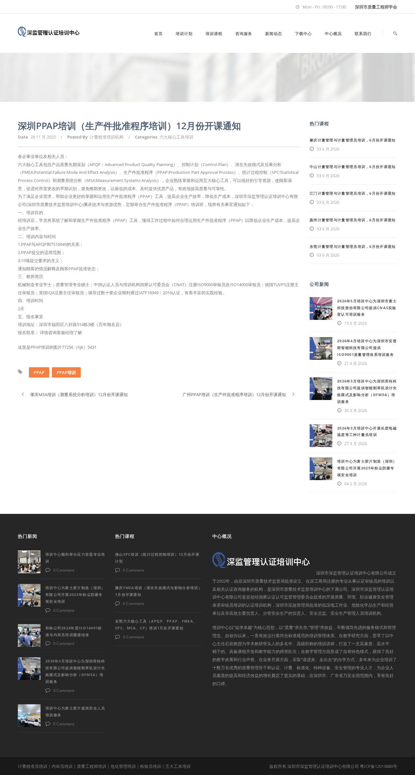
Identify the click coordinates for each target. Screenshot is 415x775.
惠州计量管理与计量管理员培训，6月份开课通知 (353, 219)
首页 (158, 33)
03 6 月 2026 (328, 149)
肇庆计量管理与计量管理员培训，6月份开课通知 (353, 140)
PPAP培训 (66, 372)
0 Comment (63, 570)
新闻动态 (273, 33)
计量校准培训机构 (107, 137)
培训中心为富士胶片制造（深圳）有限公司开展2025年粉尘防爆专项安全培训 (367, 468)
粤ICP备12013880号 (378, 766)
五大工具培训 (178, 766)
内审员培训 (62, 766)
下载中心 (303, 33)
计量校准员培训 (32, 766)
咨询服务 (243, 33)
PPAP (39, 372)
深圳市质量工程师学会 (376, 7)
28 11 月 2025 (43, 137)
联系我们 (363, 33)
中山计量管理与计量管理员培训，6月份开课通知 (353, 166)
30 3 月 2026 (355, 410)
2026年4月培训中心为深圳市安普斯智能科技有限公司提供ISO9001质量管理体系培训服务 (367, 347)
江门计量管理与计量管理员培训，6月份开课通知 (353, 193)
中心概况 (333, 33)
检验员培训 (150, 766)
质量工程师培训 (91, 766)
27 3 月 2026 (355, 443)
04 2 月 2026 (355, 484)
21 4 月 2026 (355, 363)
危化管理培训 (123, 766)
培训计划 (184, 33)
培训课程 (214, 33)
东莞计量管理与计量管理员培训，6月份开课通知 (353, 246)
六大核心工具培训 (176, 137)
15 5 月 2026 (355, 323)
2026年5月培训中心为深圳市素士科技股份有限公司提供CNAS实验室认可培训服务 (367, 307)
